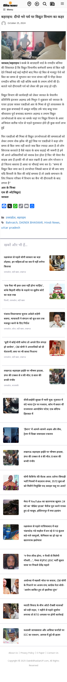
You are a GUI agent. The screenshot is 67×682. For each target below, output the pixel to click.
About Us (14, 653)
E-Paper (41, 653)
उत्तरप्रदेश (11, 218)
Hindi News (52, 223)
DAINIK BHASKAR (31, 223)
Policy (31, 653)
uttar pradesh (10, 228)
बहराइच (21, 218)
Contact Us (52, 653)
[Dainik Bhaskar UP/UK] (10, 4)
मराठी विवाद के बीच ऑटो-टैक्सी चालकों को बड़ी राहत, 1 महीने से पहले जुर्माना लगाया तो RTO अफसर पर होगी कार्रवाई (43, 610)
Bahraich (12, 223)
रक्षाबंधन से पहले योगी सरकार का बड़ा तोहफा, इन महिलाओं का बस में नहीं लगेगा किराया (24, 262)
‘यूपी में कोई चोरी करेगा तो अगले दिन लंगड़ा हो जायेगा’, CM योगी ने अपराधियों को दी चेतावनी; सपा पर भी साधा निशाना (25, 347)
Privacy (24, 653)
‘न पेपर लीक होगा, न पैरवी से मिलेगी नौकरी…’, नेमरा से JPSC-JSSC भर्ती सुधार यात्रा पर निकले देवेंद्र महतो (44, 560)
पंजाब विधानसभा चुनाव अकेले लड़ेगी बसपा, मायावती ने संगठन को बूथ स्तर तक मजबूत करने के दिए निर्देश (24, 319)
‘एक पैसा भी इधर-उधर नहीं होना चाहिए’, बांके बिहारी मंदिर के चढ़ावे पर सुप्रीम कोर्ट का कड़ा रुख (24, 290)
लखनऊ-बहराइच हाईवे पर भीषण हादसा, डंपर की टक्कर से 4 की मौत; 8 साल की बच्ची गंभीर (24, 375)
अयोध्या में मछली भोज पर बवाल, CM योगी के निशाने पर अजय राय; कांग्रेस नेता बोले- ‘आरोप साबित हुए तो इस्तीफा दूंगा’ (45, 585)
